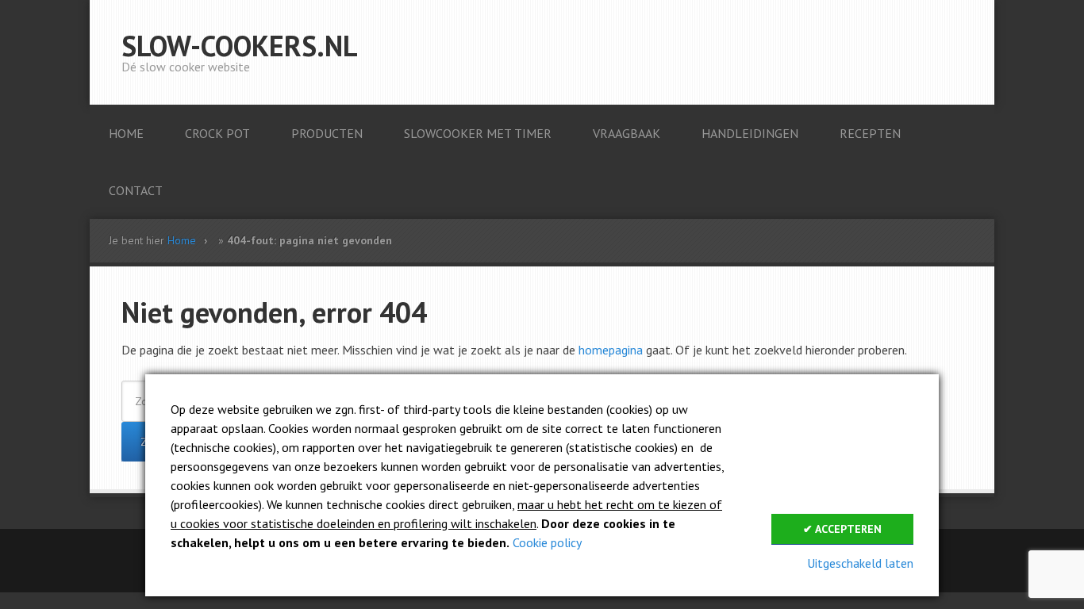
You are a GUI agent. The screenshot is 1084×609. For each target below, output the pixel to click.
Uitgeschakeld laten (860, 563)
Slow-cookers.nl (239, 45)
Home (181, 240)
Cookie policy (547, 542)
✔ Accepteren (842, 529)
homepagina (611, 350)
